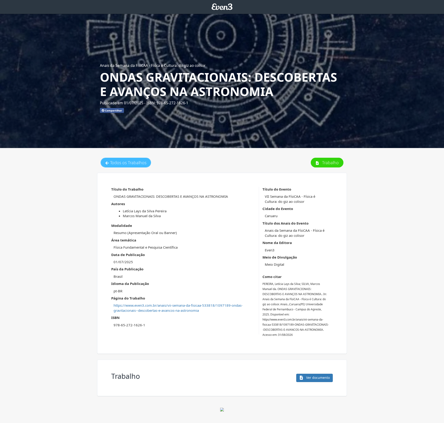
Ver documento (317, 377)
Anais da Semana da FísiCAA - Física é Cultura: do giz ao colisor (152, 65)
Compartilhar (113, 110)
